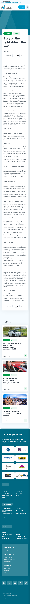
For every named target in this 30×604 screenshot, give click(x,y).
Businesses (6, 570)
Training (18, 534)
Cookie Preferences (10, 597)
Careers (3, 497)
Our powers (18, 493)
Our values (4, 491)
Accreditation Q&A (20, 536)
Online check (7, 550)
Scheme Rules (19, 516)
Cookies (3, 597)
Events (3, 536)
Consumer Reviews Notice (6, 519)
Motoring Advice (8, 557)
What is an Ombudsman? (22, 489)
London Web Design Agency (7, 593)
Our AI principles (5, 493)
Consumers (7, 568)
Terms (22, 597)
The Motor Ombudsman (7, 489)
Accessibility (4, 598)
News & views (7, 561)
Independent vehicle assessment (7, 511)
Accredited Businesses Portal (21, 539)
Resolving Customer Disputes (6, 531)
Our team (18, 495)
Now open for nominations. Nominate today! (11, 2)
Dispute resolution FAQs (7, 538)
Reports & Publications (9, 559)
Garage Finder (19, 510)
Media (5, 572)
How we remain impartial (7, 495)
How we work (19, 491)
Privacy (17, 597)
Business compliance (7, 513)
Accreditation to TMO (7, 534)
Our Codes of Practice (7, 508)
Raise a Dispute (19, 508)
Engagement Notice (6, 516)
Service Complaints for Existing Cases (21, 514)
